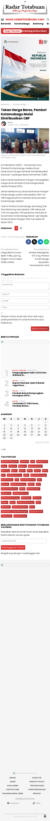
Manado (5, 484)
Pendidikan (26, 498)
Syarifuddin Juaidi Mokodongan (14, 511)
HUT (3, 475)
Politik (12, 502)
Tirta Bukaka (6, 516)
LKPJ (39, 480)
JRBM (26, 475)
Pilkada (4, 502)
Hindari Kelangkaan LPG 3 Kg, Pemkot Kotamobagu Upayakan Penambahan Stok (39, 257)
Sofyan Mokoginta (20, 507)
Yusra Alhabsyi (20, 516)
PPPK (38, 502)
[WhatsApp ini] (46, 241)
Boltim (22, 470)
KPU (16, 480)
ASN (32, 461)
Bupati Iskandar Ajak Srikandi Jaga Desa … (28, 384)
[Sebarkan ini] (28, 241)
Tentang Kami (37, 785)
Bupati (37, 470)
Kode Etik (36, 777)
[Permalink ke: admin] (3, 123)
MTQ (38, 484)
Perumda (37, 498)
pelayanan (6, 493)
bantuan (12, 466)
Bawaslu (22, 466)
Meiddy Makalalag (18, 484)
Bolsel (15, 370)
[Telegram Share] (40, 241)
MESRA (31, 484)
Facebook (14, 803)
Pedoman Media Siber (12, 793)
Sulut (32, 507)
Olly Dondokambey (9, 489)
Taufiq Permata (36, 511)
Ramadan (6, 507)
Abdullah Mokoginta (10, 461)
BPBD (30, 470)
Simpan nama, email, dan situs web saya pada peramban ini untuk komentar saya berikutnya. (22, 319)
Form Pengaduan (36, 789)
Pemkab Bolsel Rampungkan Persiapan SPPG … (27, 394)
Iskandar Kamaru (14, 475)
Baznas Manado (35, 466)
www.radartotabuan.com (25, 19)
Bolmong (5, 470)
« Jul (3, 449)
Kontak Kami (12, 789)
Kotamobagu (7, 480)
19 (25, 431)
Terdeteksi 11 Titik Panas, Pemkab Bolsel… (25, 404)
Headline (22, 370)
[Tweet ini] (34, 241)
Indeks (12, 777)
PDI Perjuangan (33, 489)
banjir (4, 466)
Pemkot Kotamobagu (10, 498)
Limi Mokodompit (28, 480)
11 (18, 428)
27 (32, 434)
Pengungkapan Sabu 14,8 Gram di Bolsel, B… (29, 374)
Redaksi (37, 793)
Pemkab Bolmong (20, 493)
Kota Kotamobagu (38, 475)
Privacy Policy (36, 781)
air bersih (24, 461)
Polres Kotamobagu (26, 502)
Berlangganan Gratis (13, 547)
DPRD (45, 470)
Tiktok (38, 803)
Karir (12, 781)
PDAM (22, 489)
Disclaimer (12, 785)
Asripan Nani (42, 461)
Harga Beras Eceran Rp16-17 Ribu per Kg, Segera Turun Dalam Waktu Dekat (11, 256)
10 (11, 428)
